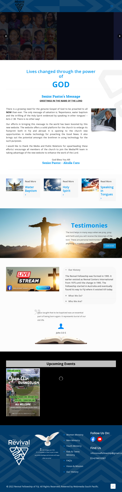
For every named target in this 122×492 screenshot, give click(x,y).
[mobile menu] (112, 6)
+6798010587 (98, 458)
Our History (72, 471)
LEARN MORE (109, 246)
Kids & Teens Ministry (73, 453)
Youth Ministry (73, 445)
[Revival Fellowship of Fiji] (19, 7)
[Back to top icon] (113, 486)
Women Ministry (74, 434)
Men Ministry (73, 440)
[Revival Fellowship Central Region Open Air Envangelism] (23, 392)
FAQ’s (69, 460)
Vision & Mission (74, 466)
